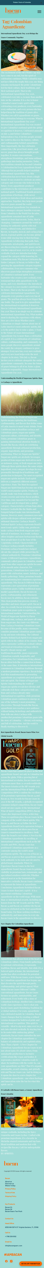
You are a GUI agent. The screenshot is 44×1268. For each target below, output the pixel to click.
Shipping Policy (10, 1196)
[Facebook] (6, 1261)
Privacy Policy (10, 1189)
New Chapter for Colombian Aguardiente (17, 924)
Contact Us (9, 1218)
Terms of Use (10, 1192)
